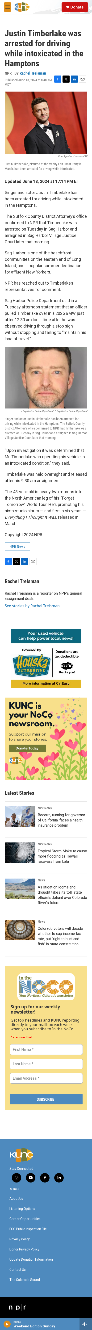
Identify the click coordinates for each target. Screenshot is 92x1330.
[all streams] (85, 1324)
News (41, 880)
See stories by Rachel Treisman (32, 605)
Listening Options (22, 1209)
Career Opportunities (25, 1219)
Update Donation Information (31, 1259)
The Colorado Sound (24, 1280)
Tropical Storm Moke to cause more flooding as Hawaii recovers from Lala (62, 856)
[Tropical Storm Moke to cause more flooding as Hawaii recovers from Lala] (20, 852)
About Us (16, 1198)
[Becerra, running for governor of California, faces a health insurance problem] (20, 816)
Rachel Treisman (33, 73)
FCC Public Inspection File (28, 1229)
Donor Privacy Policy (24, 1249)
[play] (7, 1324)
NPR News (17, 546)
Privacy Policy (19, 1239)
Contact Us (17, 1269)
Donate (77, 7)
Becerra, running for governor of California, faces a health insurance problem (61, 820)
